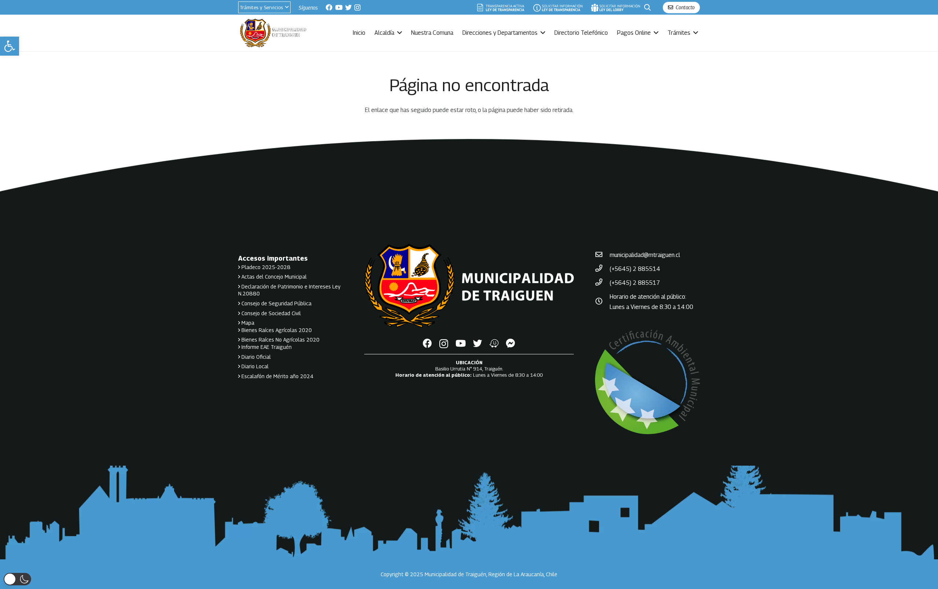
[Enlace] (501, 7)
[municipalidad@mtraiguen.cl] (602, 255)
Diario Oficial (255, 357)
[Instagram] (357, 7)
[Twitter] (348, 7)
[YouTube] (339, 7)
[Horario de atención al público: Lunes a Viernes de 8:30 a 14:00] (602, 302)
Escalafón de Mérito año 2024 (277, 376)
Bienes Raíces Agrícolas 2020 (276, 330)
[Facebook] (329, 7)
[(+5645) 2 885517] (602, 283)
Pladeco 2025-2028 (265, 267)
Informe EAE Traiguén (266, 347)
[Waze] (494, 343)
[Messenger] (510, 343)
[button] (9, 46)
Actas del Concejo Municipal (273, 276)
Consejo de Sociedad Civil (270, 313)
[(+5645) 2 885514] (602, 269)
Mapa (247, 323)
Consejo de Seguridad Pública (275, 303)
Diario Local (254, 366)
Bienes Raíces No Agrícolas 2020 (280, 339)
